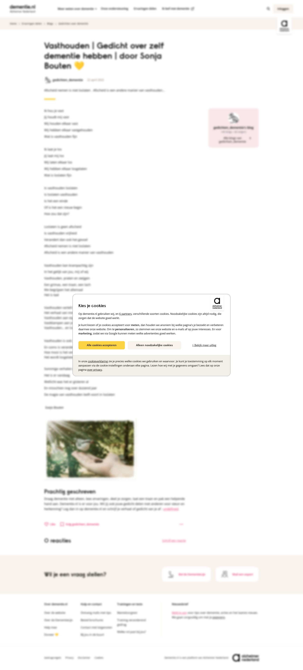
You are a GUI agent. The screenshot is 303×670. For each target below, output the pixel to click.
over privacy (94, 369)
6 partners (125, 313)
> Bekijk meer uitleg (204, 345)
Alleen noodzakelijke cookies (154, 345)
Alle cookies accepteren (102, 345)
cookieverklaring (98, 361)
